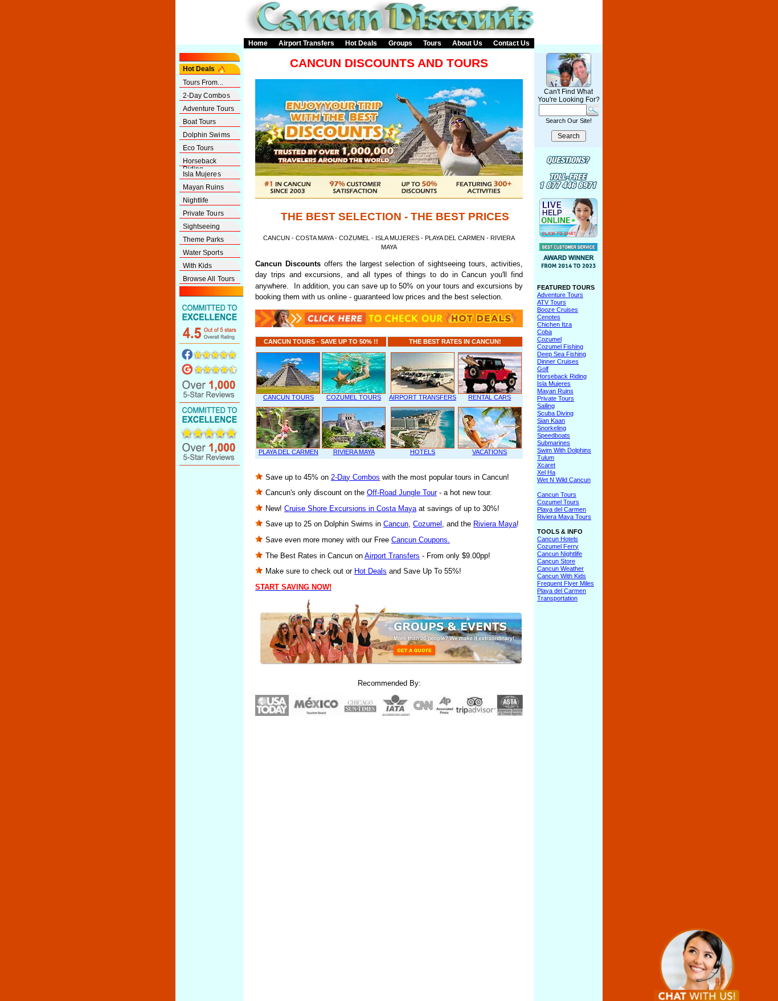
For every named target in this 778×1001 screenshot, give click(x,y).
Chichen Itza (554, 324)
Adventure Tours (209, 109)
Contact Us (511, 43)
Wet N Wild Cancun (564, 479)
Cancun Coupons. (420, 539)
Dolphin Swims (206, 135)
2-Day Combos (206, 96)
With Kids (197, 266)
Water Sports (203, 253)
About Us (467, 43)
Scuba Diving (555, 413)
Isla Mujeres (202, 174)
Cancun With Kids (561, 575)
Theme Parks (203, 240)
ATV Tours (551, 302)
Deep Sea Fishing (561, 354)
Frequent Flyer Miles (565, 583)
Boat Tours (199, 122)
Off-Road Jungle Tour (402, 492)
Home (258, 43)
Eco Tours (198, 148)
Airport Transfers (306, 43)
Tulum (545, 457)
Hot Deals (361, 43)
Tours (432, 43)
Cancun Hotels (557, 538)
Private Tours (203, 213)
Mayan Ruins (203, 187)
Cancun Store (556, 561)
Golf (542, 368)
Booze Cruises (557, 309)
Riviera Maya (495, 524)
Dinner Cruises (558, 361)
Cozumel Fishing (560, 346)
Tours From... (203, 82)
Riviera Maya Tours (564, 516)
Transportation (557, 598)
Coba (544, 331)
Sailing (546, 405)
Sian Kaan (551, 420)
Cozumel (427, 524)
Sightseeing (201, 226)
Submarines (553, 442)
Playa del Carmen (561, 509)
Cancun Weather (560, 568)
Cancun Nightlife (559, 553)
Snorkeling (551, 428)
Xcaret (546, 465)
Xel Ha (546, 472)
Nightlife (196, 200)
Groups (400, 43)
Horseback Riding (200, 161)
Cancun (395, 524)
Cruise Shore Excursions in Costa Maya (350, 508)
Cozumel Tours (558, 502)
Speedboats (553, 435)
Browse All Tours (209, 279)
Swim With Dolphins (564, 450)
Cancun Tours (556, 494)
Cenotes (548, 317)
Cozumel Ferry (558, 546)
